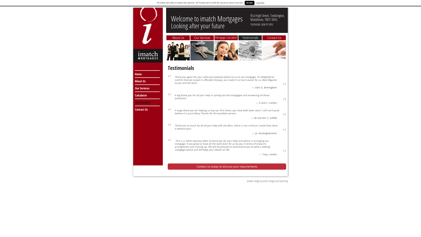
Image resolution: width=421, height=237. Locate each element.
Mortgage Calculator (226, 48)
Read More (260, 2)
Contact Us (141, 109)
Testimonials (142, 102)
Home (138, 74)
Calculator (141, 95)
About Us (140, 81)
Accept (249, 2)
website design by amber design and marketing (267, 181)
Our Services (142, 88)
